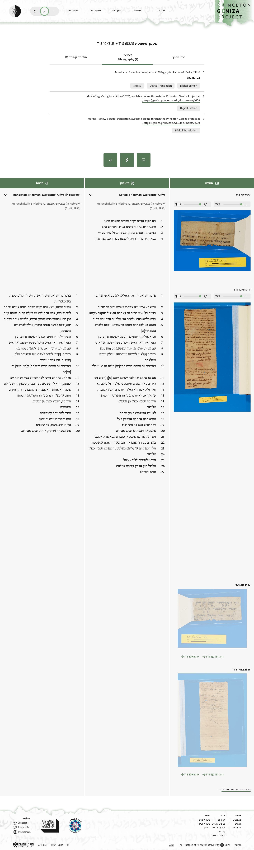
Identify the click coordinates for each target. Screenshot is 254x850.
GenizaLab (22, 822)
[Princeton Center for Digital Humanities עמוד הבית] (47, 825)
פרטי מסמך (178, 57)
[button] (234, 13)
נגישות (237, 845)
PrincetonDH (24, 827)
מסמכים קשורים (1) (76, 57)
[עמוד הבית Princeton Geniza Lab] (72, 825)
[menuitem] (166, 12)
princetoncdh (24, 832)
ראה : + (204, 656)
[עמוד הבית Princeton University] (23, 845)
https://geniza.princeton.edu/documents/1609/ (171, 100)
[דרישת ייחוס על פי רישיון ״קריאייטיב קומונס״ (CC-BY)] (171, 845)
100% (217, 204)
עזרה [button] (75, 10)
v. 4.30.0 (42, 845)
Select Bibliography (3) (127, 57)
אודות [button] (98, 10)
